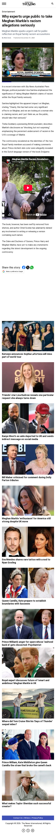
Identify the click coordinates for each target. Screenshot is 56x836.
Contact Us (17, 818)
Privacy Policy (37, 818)
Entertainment (8, 11)
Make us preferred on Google (14, 271)
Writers (27, 818)
